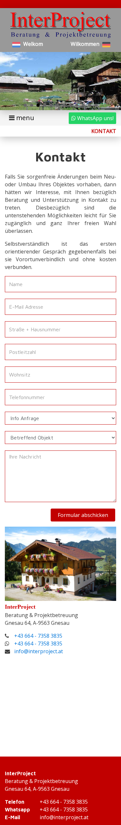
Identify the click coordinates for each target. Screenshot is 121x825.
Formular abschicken (83, 515)
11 (89, 105)
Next (109, 81)
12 (96, 105)
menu (24, 117)
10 (83, 105)
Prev (11, 81)
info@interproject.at (38, 651)
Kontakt (103, 131)
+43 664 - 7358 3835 (38, 635)
